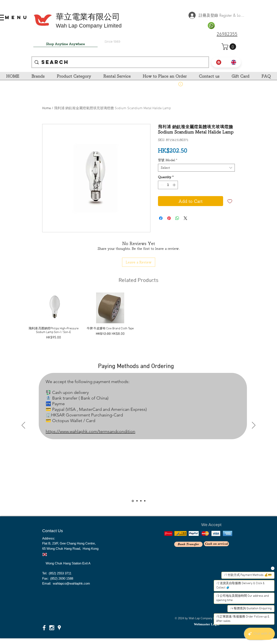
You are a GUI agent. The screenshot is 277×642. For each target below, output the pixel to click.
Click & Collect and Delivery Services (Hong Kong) (147, 348)
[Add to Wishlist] (230, 201)
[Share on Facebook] (160, 218)
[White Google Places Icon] (59, 627)
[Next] (253, 425)
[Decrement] (161, 185)
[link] (230, 46)
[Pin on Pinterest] (169, 218)
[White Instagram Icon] (51, 627)
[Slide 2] (137, 501)
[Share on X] (185, 218)
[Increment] (174, 185)
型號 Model (167, 160)
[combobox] (196, 168)
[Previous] (23, 425)
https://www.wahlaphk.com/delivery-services (81, 444)
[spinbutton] (168, 185)
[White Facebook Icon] (44, 627)
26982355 (227, 34)
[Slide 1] (132, 501)
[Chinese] (218, 62)
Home (46, 108)
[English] (233, 62)
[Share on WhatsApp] (177, 218)
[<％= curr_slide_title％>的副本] (144, 501)
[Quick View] (53, 308)
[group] (138, 316)
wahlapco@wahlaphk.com (71, 583)
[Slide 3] (141, 501)
